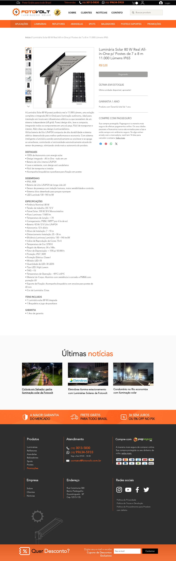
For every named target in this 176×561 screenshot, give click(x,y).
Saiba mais (120, 138)
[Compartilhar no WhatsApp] (111, 143)
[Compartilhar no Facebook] (100, 143)
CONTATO (117, 12)
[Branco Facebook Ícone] (137, 489)
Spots (30, 461)
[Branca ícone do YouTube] (128, 489)
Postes (30, 464)
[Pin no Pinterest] (106, 143)
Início (28, 37)
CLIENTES (86, 12)
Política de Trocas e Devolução (130, 503)
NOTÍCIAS (101, 12)
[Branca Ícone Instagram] (119, 489)
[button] (135, 3)
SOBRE (72, 12)
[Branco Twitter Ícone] (146, 489)
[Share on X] (116, 143)
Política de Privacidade (126, 500)
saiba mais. (127, 453)
